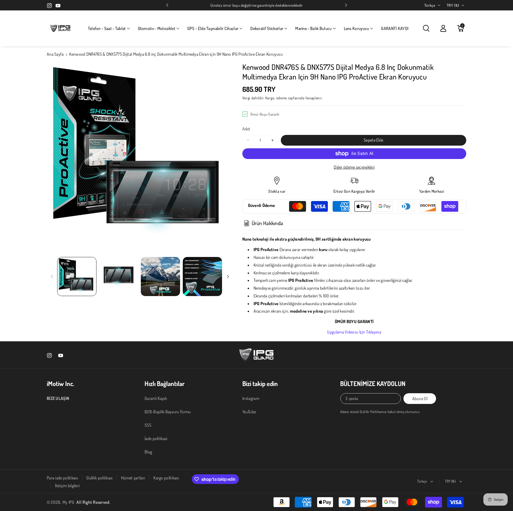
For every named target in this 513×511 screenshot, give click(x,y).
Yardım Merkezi (431, 191)
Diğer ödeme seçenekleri (354, 167)
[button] (109, 28)
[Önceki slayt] (167, 5)
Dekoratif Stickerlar (266, 28)
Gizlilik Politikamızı (373, 411)
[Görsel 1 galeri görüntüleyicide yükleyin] (76, 276)
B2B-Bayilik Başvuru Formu (168, 411)
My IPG (69, 502)
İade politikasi (156, 438)
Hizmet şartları (133, 477)
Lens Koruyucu (356, 28)
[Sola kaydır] (52, 276)
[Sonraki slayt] (346, 5)
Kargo (270, 98)
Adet (246, 128)
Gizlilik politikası (99, 477)
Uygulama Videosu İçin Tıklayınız (354, 332)
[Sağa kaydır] (228, 276)
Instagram (250, 398)
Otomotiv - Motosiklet (156, 28)
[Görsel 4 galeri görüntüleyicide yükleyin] (202, 276)
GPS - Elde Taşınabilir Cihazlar (212, 28)
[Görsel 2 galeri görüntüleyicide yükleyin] (118, 276)
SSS (148, 425)
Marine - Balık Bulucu (313, 28)
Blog (148, 452)
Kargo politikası (166, 477)
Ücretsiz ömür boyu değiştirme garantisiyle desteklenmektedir (256, 5)
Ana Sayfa (55, 54)
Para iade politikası (62, 477)
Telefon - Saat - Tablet (107, 28)
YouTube (249, 411)
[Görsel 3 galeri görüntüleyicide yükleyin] (160, 276)
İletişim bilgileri (67, 485)
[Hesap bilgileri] (443, 28)
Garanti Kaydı (156, 398)
